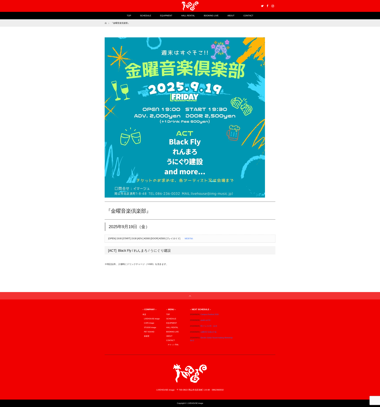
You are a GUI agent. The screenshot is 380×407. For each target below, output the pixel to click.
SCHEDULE (145, 15)
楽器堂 (146, 336)
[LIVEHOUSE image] (190, 384)
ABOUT (231, 15)
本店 (144, 314)
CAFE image (149, 323)
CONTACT (248, 15)
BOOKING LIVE (211, 15)
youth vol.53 (205, 320)
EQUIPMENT (166, 15)
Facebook (267, 5)
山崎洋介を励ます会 (209, 332)
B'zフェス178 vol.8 (209, 326)
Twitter (262, 5)
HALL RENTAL (188, 15)
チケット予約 (173, 345)
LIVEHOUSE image (152, 319)
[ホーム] (106, 20)
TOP (129, 15)
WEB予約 (189, 238)
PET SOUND (149, 332)
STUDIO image (150, 327)
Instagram (272, 5)
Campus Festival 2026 (210, 314)
